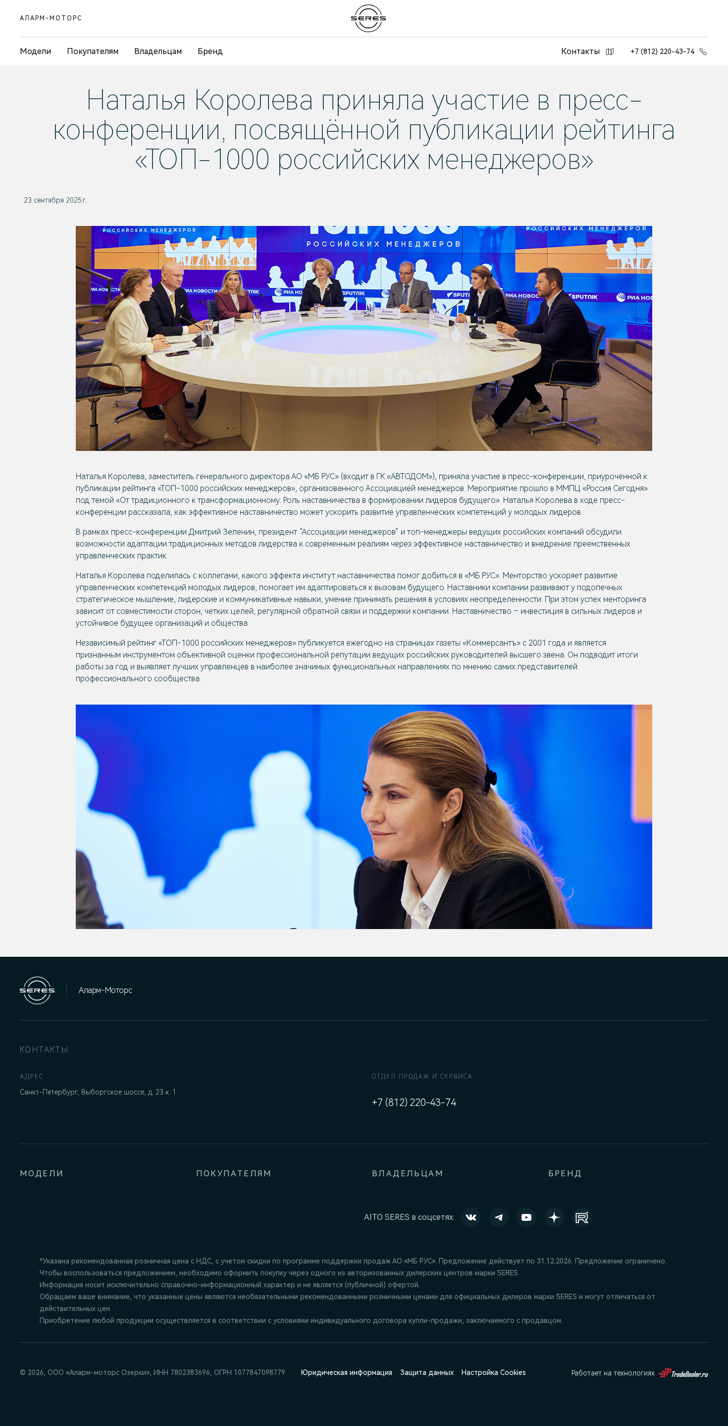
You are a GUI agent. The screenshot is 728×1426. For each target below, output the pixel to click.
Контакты (580, 51)
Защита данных (427, 1372)
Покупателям (92, 51)
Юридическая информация (346, 1372)
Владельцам (158, 51)
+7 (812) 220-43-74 (662, 51)
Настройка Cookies (494, 1372)
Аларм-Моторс (51, 18)
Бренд (210, 51)
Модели (42, 1173)
